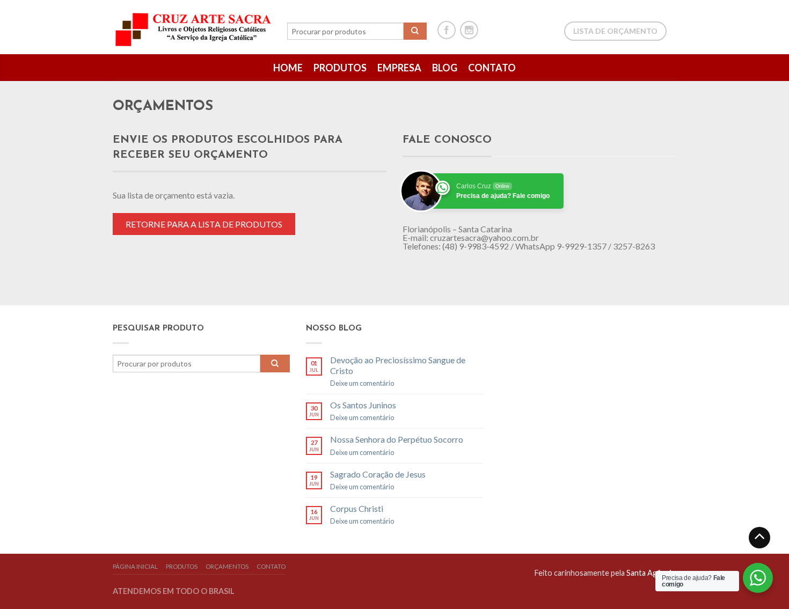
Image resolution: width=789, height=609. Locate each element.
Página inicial (135, 566)
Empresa (399, 68)
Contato (492, 68)
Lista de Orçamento (615, 30)
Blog (444, 68)
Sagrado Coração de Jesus (378, 474)
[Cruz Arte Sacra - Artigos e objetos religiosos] (194, 26)
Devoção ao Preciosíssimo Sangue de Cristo (397, 365)
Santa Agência (650, 572)
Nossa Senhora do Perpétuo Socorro (396, 439)
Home (288, 68)
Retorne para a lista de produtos (204, 224)
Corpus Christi (356, 508)
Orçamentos (227, 566)
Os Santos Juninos (363, 405)
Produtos (340, 68)
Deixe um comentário (362, 383)
